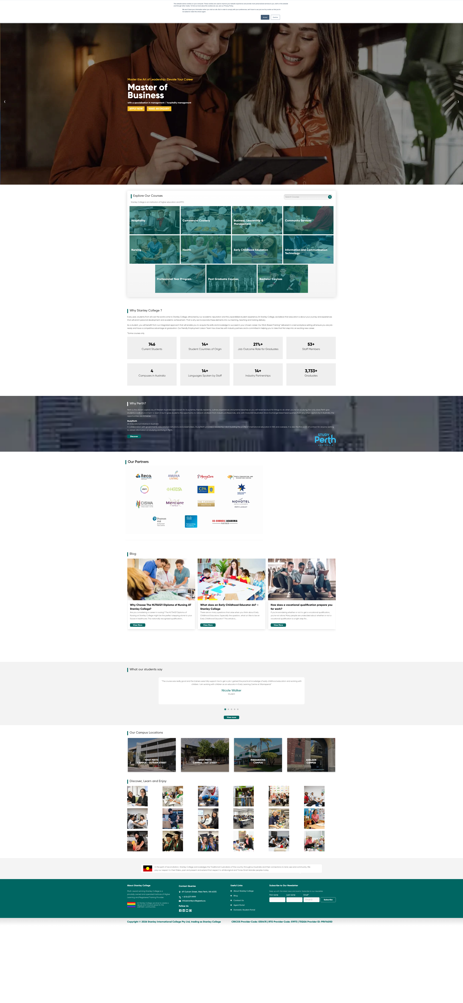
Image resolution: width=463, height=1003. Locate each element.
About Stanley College (244, 891)
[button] (225, 709)
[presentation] (5, 99)
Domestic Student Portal (244, 910)
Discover (134, 436)
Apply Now (135, 106)
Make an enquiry (158, 106)
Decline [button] (275, 17)
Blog (236, 896)
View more (231, 717)
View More (137, 625)
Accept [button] (265, 17)
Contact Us (239, 901)
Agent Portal (239, 905)
